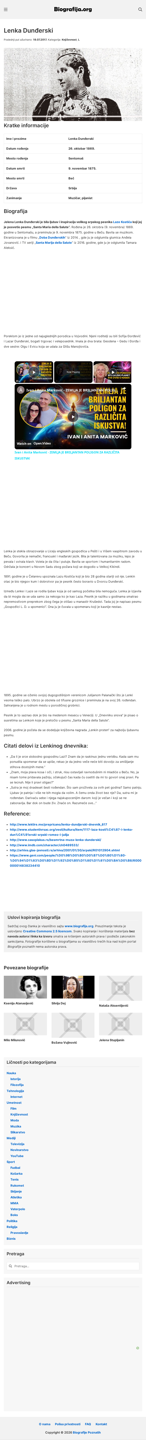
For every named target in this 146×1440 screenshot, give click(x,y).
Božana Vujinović (64, 1042)
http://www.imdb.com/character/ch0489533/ (44, 845)
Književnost (69, 39)
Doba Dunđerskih (52, 237)
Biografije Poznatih (87, 1432)
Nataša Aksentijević (113, 1005)
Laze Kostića (122, 222)
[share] (123, 388)
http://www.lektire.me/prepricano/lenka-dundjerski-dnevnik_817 (58, 824)
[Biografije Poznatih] (73, 9)
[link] (21, 390)
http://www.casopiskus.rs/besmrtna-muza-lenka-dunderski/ (55, 840)
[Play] (113, 372)
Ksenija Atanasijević (18, 1003)
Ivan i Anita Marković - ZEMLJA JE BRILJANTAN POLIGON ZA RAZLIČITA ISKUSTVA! (72, 390)
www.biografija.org (79, 926)
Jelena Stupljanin (111, 1040)
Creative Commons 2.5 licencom (47, 931)
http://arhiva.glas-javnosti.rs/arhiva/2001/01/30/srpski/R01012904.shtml (65, 850)
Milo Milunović (14, 1040)
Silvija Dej (59, 1003)
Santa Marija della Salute (54, 242)
